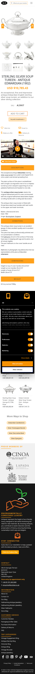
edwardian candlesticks (16, 423)
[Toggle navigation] (31, 3)
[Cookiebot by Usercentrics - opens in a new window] (25, 303)
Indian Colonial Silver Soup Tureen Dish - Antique (25, 400)
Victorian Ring (6, 644)
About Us (4, 594)
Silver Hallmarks (6, 608)
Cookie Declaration (19, 663)
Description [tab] (17, 168)
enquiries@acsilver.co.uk (11, 585)
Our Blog (4, 599)
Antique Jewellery (7, 653)
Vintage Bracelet (6, 650)
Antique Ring (5, 647)
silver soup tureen (7, 175)
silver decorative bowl (16, 433)
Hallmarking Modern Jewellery (11, 605)
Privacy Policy (7, 663)
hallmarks (7, 237)
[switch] (30, 339)
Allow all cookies (17, 363)
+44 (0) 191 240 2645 (9, 582)
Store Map (4, 611)
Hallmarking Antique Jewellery (11, 602)
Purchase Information (8, 625)
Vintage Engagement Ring (10, 638)
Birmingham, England (13, 216)
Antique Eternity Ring (8, 641)
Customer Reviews (7, 619)
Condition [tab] (17, 221)
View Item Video (10, 161)
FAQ (2, 630)
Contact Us (5, 597)
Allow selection (17, 369)
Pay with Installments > (17, 119)
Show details (25, 358)
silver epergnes (16, 438)
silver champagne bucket (16, 428)
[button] (11, 3)
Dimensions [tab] (17, 261)
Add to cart (17, 113)
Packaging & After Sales (9, 622)
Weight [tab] (17, 279)
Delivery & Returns (7, 627)
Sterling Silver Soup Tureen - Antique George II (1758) (9, 400)
